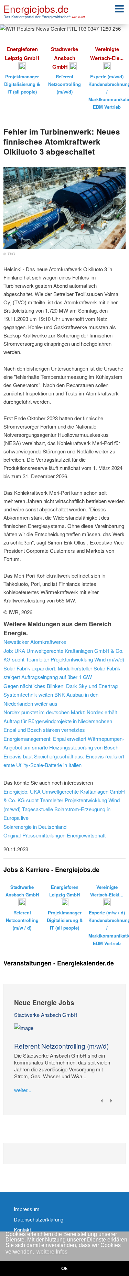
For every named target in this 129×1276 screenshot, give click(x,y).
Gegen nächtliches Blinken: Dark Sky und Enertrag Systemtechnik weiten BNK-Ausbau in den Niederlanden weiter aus (60, 694)
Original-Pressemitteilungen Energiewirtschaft (54, 835)
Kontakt (22, 1229)
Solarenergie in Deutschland (34, 826)
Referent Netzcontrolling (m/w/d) (61, 1045)
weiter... (22, 1089)
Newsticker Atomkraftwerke (34, 641)
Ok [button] (64, 1268)
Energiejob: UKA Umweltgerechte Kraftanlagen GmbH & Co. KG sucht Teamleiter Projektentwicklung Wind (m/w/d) (64, 800)
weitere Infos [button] (51, 1252)
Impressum (27, 1209)
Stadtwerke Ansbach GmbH (45, 1014)
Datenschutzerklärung (38, 1219)
